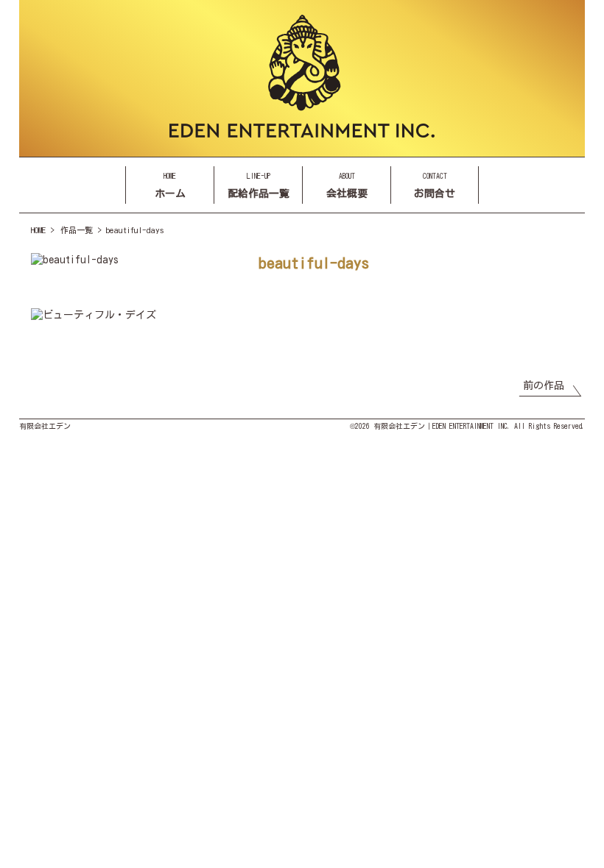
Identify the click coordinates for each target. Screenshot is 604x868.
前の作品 (543, 385)
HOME (38, 230)
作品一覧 (76, 230)
